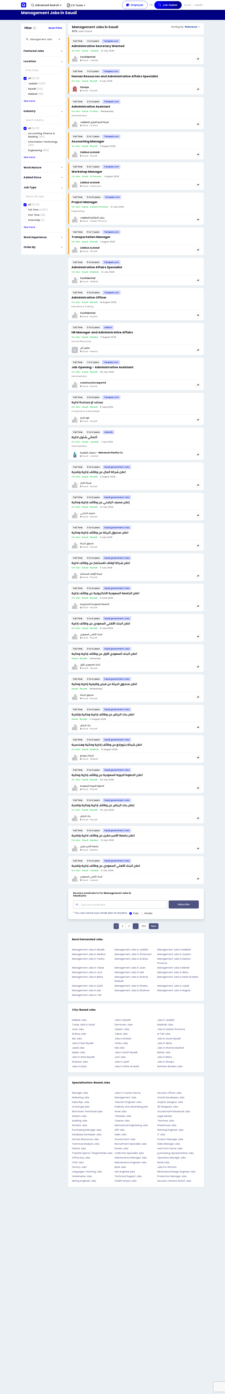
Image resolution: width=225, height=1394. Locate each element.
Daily (136, 913)
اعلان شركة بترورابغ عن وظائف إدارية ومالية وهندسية (106, 745)
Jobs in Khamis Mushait (170, 1047)
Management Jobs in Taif (86, 995)
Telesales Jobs (123, 1116)
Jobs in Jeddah (165, 1020)
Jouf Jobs (120, 1057)
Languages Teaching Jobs (87, 1171)
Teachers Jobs (165, 1120)
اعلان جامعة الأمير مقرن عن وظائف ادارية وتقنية (103, 835)
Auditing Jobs (79, 1120)
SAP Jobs (120, 1130)
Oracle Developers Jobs (170, 1097)
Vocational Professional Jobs (173, 1111)
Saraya (84, 87)
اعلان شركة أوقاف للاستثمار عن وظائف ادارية (100, 563)
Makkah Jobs (79, 1020)
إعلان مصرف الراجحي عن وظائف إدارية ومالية (100, 502)
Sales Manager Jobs (168, 1143)
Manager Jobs (80, 1093)
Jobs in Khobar (123, 1038)
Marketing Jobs (80, 1097)
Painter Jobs (79, 1148)
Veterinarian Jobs (82, 1176)
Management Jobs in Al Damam (133, 954)
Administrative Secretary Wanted (97, 46)
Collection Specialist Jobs (129, 1153)
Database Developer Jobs (86, 1134)
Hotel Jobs (121, 1111)
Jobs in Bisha (164, 1057)
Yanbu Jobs (121, 1043)
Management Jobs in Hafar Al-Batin (177, 977)
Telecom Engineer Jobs (128, 1102)
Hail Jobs (120, 1047)
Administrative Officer (89, 297)
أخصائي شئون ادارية (84, 437)
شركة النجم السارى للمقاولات (94, 122)
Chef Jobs (78, 1162)
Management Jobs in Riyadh (88, 949)
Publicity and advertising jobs (131, 1106)
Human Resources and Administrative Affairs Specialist (114, 76)
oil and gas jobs (81, 1106)
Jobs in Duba (79, 1066)
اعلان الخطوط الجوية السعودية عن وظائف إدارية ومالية (107, 775)
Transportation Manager (91, 237)
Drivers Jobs (121, 1148)
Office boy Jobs (81, 1157)
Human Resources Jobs (85, 1139)
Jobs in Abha (164, 1043)
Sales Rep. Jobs (80, 1102)
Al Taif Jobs (163, 1033)
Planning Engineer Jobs (170, 1130)
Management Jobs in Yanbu (88, 958)
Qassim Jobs (122, 1029)
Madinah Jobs (165, 1024)
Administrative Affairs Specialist (96, 267)
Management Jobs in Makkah (174, 949)
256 (143, 926)
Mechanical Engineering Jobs (131, 1125)
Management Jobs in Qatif (87, 985)
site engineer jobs (125, 1171)
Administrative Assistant (90, 106)
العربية (187, 4)
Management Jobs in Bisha (87, 977)
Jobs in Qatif (122, 1061)
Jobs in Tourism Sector (128, 1093)
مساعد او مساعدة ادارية (87, 402)
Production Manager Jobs (172, 1176)
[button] (46, 5)
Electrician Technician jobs (87, 1111)
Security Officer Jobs (169, 1093)
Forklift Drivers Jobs (126, 1180)
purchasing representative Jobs (175, 1153)
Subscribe (184, 904)
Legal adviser (164, 1116)
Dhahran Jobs (80, 1061)
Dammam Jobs (124, 1024)
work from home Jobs (170, 1148)
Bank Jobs (120, 1167)
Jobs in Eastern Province (171, 1029)
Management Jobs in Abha (172, 972)
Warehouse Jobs (166, 1125)
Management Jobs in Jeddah (131, 949)
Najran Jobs (78, 1052)
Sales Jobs (121, 1134)
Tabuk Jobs (121, 1033)
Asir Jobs (77, 1038)
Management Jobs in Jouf (87, 972)
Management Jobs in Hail (129, 972)
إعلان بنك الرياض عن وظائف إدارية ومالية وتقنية (102, 805)
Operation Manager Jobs (171, 1157)
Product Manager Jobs (170, 1139)
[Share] (198, 58)
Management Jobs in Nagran (174, 990)
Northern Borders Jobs (170, 1066)
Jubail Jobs (78, 1047)
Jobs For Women (167, 1167)
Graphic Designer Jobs (170, 1102)
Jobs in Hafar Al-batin (127, 1066)
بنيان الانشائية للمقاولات (92, 217)
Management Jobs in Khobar (131, 985)
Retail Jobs (163, 1162)
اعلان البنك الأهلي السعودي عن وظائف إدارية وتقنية (105, 866)
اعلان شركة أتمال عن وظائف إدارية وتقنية (98, 472)
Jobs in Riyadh (123, 1020)
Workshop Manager (86, 172)
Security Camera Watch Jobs (174, 1180)
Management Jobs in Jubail (173, 985)
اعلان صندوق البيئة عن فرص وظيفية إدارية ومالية (104, 684)
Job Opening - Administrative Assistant (102, 367)
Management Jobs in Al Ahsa (131, 958)
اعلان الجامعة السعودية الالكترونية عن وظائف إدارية (105, 593)
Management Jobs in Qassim (174, 954)
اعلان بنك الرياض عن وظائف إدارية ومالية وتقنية (102, 714)
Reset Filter (55, 28)
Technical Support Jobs (128, 1176)
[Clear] (59, 39)
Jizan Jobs (78, 1029)
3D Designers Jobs (167, 1106)
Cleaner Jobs (122, 1120)
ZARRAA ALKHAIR (90, 152)
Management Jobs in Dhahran (132, 990)
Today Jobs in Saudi (83, 1024)
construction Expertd (93, 382)
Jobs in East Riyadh (83, 1043)
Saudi (198, 5)
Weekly (148, 913)
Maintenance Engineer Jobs (130, 1162)
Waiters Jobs (79, 1116)
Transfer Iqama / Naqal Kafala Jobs (92, 1153)
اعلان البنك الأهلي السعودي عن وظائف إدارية (100, 623)
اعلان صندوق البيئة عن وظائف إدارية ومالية (99, 532)
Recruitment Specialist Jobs (131, 1143)
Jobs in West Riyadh (83, 1057)
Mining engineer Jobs (84, 1180)
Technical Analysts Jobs (85, 1143)
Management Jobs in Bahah (173, 967)
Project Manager (84, 202)
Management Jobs (125, 1097)
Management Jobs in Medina (88, 954)
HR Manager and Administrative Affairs (102, 332)
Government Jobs (125, 1139)
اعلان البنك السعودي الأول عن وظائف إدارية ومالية (104, 654)
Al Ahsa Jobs (79, 1033)
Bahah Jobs (163, 1052)
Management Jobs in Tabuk (88, 967)
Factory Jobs (79, 1167)
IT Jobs (161, 1134)
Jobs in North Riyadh (126, 1052)
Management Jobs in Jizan (130, 967)
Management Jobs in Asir (86, 990)
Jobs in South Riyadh (169, 1038)
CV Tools (77, 5)
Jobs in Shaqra (165, 1061)
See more (29, 101)
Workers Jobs (79, 1125)
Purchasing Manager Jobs (86, 1130)
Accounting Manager (87, 141)
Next (153, 926)
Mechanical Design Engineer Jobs (176, 1171)
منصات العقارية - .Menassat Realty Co (101, 452)
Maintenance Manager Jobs (131, 1157)
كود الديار (84, 417)
